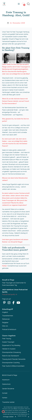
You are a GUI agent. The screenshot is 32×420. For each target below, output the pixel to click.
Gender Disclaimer (8, 388)
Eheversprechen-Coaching (11, 362)
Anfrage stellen (8, 416)
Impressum (6, 380)
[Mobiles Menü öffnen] (19, 4)
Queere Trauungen (8, 342)
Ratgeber (5, 322)
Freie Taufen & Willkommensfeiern (13, 366)
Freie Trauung (6, 338)
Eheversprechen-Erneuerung (11, 352)
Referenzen (6, 319)
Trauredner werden (8, 402)
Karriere (4, 398)
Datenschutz (6, 384)
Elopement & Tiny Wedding (11, 345)
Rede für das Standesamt (10, 356)
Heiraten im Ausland (8, 349)
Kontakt (4, 393)
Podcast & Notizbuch (9, 329)
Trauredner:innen (7, 316)
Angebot (5, 312)
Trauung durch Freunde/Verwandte (13, 359)
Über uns (5, 326)
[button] (3, 411)
